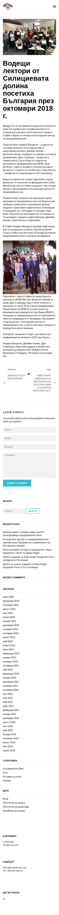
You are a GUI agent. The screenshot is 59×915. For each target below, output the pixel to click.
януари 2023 (9, 657)
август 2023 (9, 637)
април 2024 (9, 617)
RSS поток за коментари (16, 807)
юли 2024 (8, 613)
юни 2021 (8, 698)
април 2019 (9, 750)
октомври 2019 (11, 738)
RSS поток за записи (14, 803)
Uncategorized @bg (13, 768)
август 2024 (9, 609)
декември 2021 (11, 682)
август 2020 (9, 722)
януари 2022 (9, 678)
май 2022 (8, 669)
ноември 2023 (10, 629)
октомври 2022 (11, 665)
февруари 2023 (11, 653)
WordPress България (14, 811)
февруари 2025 (11, 601)
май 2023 (8, 641)
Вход (5, 799)
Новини (7, 780)
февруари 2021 (11, 710)
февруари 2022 (11, 674)
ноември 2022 (10, 661)
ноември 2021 (10, 686)
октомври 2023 (11, 633)
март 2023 (8, 649)
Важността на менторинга (16, 377)
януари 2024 (9, 621)
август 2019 (9, 742)
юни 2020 (8, 726)
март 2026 (8, 597)
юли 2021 (8, 694)
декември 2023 (11, 625)
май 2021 (8, 702)
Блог (5, 772)
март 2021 (8, 706)
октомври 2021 (11, 690)
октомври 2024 (11, 605)
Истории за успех (12, 776)
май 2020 (8, 730)
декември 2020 (11, 718)
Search (32, 511)
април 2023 (9, 645)
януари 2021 (9, 714)
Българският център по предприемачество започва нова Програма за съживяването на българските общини (26, 542)
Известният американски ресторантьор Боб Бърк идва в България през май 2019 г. (42, 383)
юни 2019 (8, 746)
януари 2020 (9, 734)
